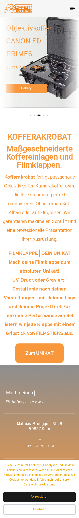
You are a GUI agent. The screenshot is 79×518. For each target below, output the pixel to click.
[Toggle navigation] (63, 8)
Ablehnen (39, 509)
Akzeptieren (39, 497)
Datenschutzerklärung (39, 485)
